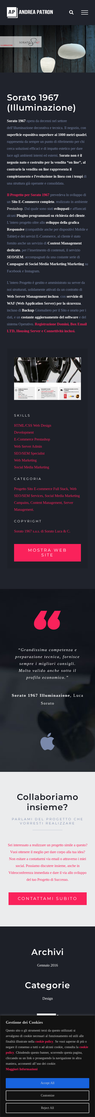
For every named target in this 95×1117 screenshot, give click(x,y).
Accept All (47, 1083)
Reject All (47, 1108)
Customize (47, 1095)
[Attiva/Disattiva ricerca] (71, 12)
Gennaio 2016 (47, 965)
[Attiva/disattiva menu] (84, 12)
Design (47, 998)
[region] (47, 1066)
